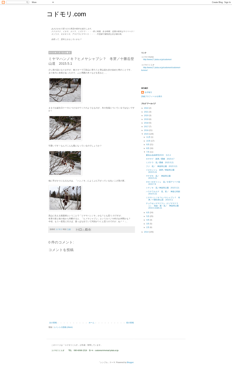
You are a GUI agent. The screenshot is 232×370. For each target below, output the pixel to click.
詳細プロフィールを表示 (151, 96)
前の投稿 (130, 323)
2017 (146, 126)
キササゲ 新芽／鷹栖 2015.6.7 (160, 159)
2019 (146, 119)
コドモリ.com (66, 14)
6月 (148, 212)
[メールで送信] (77, 229)
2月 (148, 227)
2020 (146, 115)
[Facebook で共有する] (86, 229)
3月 (148, 224)
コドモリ (148, 92)
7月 (148, 152)
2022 (146, 108)
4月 (148, 220)
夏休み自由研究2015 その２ (158, 155)
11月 (148, 137)
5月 (148, 216)
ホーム (91, 323)
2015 (146, 134)
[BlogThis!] (80, 229)
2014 (146, 232)
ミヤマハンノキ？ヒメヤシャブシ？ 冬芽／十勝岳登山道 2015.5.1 (163, 198)
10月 (148, 141)
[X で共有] (83, 229)
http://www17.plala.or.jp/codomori (157, 59)
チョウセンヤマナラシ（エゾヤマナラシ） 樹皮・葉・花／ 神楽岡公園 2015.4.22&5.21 (163, 205)
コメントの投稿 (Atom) (63, 327)
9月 (148, 144)
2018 (146, 123)
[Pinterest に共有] (89, 229)
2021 (146, 112)
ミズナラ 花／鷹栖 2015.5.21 (160, 162)
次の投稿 (53, 323)
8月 (148, 148)
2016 (146, 130)
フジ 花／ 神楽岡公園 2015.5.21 (161, 166)
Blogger (130, 362)
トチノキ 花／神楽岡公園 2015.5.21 (162, 188)
